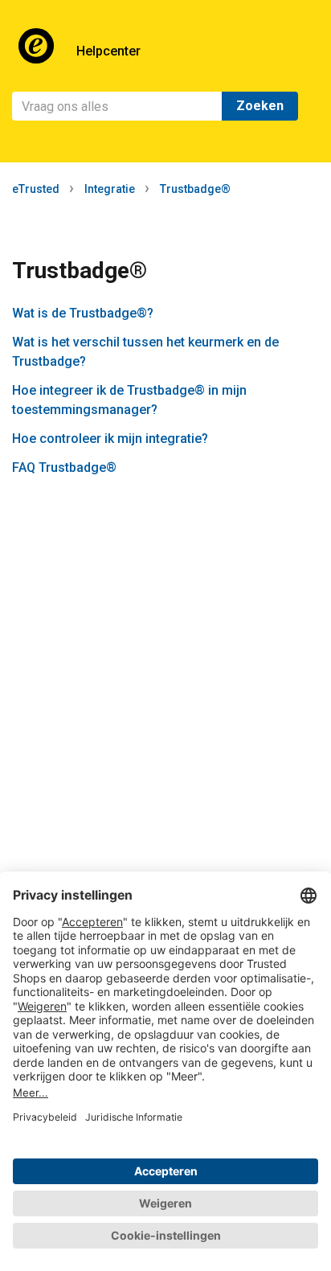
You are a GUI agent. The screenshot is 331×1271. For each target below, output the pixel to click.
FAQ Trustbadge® (64, 467)
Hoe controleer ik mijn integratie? (110, 438)
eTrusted (35, 188)
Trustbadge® (195, 188)
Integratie (109, 188)
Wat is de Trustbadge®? (82, 313)
